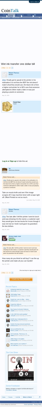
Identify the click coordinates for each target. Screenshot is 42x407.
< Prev (3, 67)
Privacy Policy (37, 404)
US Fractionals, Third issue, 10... (19, 334)
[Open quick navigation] (39, 397)
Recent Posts (15, 17)
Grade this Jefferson (16, 304)
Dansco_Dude (14, 330)
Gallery (29, 15)
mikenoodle (13, 291)
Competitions (20, 15)
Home (4, 15)
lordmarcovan (14, 300)
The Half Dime (14, 345)
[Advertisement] (21, 41)
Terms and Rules (28, 404)
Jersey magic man (15, 236)
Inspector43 (14, 296)
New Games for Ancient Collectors (20, 309)
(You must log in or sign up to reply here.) (30, 270)
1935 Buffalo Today (16, 294)
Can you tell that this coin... (18, 329)
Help (40, 402)
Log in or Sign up (34, 1)
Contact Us (34, 402)
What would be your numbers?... (19, 343)
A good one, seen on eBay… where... (20, 299)
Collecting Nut (14, 320)
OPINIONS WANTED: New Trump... (20, 289)
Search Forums (6, 17)
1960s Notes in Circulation (17, 338)
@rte (4, 80)
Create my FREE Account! (21, 279)
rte (9, 168)
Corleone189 (14, 340)
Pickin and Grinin (15, 305)
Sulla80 (12, 310)
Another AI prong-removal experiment (20, 324)
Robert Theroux (14, 73)
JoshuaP (13, 315)
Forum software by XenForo (8, 404)
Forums (11, 15)
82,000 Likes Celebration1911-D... (19, 319)
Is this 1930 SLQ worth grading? (19, 314)
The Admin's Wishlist (11, 390)
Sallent (12, 335)
